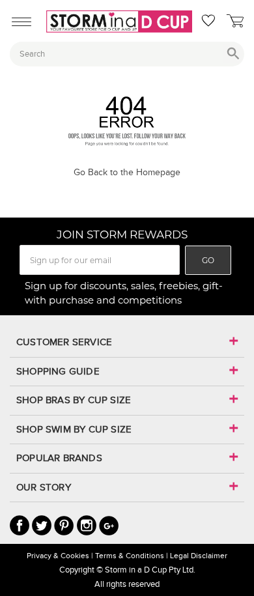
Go (208, 260)
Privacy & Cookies (58, 555)
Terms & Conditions (129, 555)
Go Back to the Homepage (127, 172)
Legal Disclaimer (198, 555)
